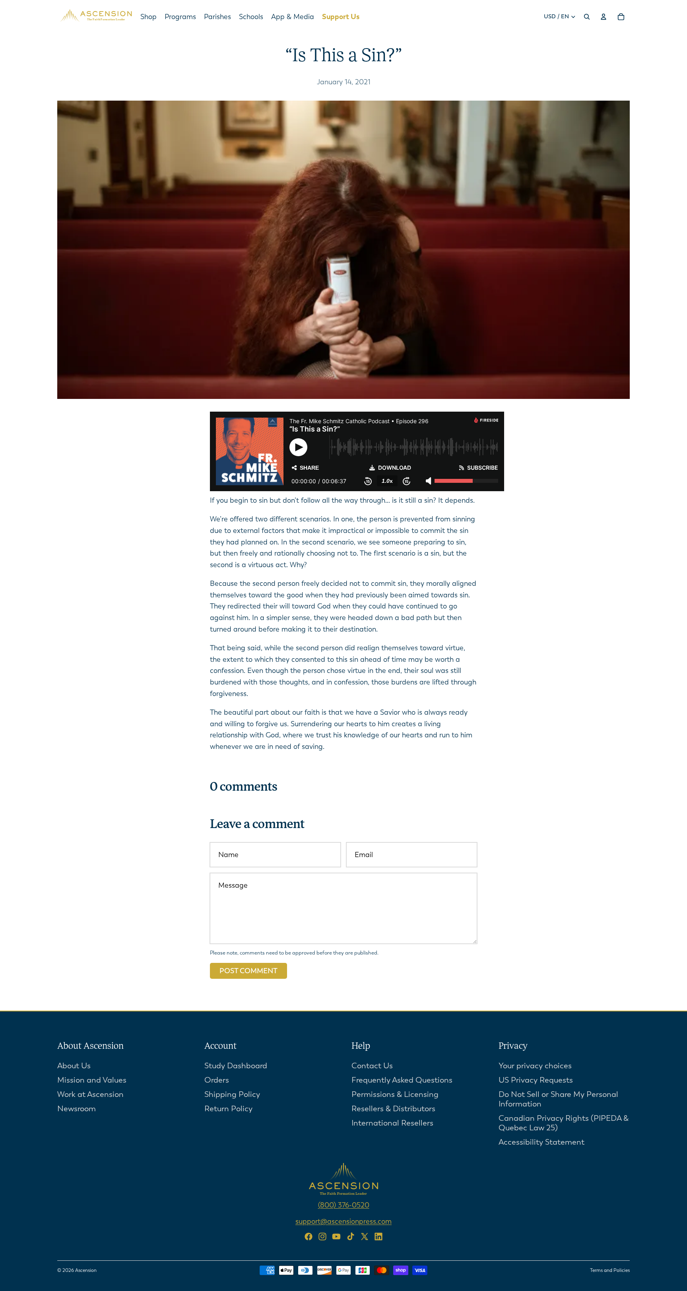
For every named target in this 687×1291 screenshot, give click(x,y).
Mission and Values (91, 1080)
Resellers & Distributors (393, 1108)
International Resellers (392, 1123)
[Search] (587, 16)
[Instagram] (322, 1236)
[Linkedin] (378, 1236)
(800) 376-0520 (343, 1205)
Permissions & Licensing (395, 1094)
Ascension (86, 1270)
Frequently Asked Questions (401, 1080)
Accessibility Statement (541, 1142)
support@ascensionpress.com (343, 1221)
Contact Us (372, 1065)
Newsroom (76, 1108)
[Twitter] (364, 1236)
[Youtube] (336, 1236)
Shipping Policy (232, 1094)
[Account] (603, 16)
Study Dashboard (235, 1065)
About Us (74, 1065)
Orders (216, 1080)
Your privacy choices (535, 1065)
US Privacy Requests (536, 1080)
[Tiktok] (350, 1236)
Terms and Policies (610, 1270)
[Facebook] (308, 1236)
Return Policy (228, 1108)
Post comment (248, 970)
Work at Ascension (90, 1094)
